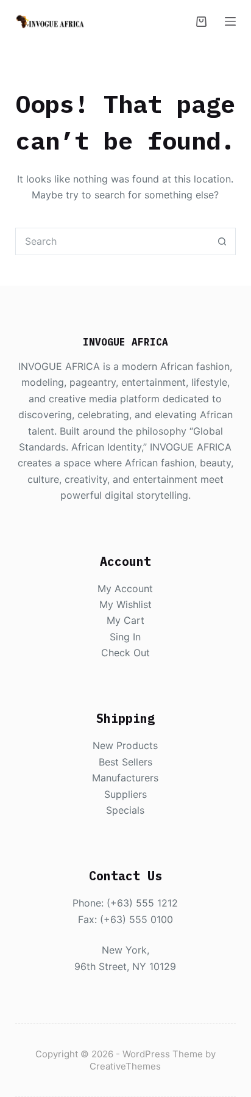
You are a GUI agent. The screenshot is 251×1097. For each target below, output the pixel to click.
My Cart (125, 620)
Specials (125, 810)
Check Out (125, 652)
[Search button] (222, 241)
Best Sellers (125, 762)
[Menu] (230, 21)
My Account (125, 588)
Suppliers (125, 794)
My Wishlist (125, 604)
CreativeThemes (125, 1066)
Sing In (125, 637)
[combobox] (113, 241)
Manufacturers (125, 778)
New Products (125, 745)
